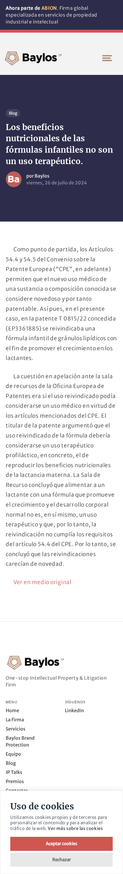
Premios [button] (15, 781)
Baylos (42, 176)
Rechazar (61, 859)
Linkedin (74, 710)
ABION (49, 8)
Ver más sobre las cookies (75, 828)
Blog (13, 113)
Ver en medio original (42, 582)
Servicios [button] (15, 729)
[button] (107, 58)
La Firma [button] (15, 719)
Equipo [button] (13, 754)
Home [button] (12, 710)
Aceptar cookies (61, 843)
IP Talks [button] (14, 772)
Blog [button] (11, 763)
